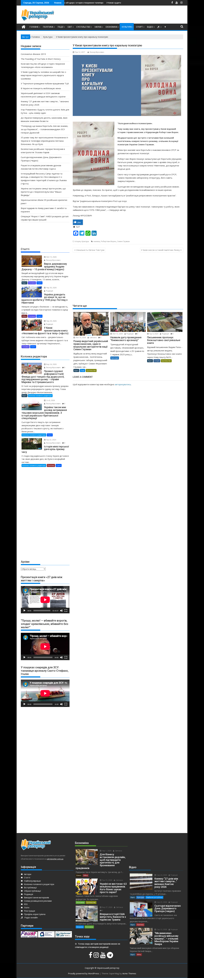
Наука (98, 27)
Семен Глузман (123, 241)
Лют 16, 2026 (80, 337)
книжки (97, 241)
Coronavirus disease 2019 (33, 54)
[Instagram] (97, 956)
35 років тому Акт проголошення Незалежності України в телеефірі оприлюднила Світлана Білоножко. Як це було (44, 141)
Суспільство (83, 27)
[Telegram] (110, 956)
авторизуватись (123, 384)
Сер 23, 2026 (161, 902)
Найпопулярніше (32, 880)
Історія (77, 241)
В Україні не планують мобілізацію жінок (41, 88)
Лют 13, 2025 (117, 334)
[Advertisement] (132, 15)
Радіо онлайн (30, 917)
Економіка (111, 27)
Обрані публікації (32, 890)
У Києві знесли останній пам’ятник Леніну (160, 250)
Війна (24, 316)
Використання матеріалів (36, 897)
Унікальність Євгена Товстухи (90, 250)
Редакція (130, 334)
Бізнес (78, 875)
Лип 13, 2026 (51, 257)
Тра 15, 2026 (107, 880)
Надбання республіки (154, 897)
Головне (34, 27)
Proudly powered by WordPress (83, 973)
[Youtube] (103, 956)
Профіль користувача (34, 914)
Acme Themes (129, 973)
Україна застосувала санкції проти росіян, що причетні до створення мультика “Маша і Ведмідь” (43, 191)
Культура (127, 27)
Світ (70, 27)
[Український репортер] (23, 26)
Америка (79, 927)
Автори (27, 874)
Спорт (139, 27)
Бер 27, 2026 (107, 907)
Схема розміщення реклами (37, 900)
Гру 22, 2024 (51, 440)
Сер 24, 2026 (161, 875)
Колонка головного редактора (40, 396)
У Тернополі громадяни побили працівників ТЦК (45, 83)
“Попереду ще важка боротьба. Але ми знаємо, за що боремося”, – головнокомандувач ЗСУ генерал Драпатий (44, 129)
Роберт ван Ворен (108, 241)
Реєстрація (29, 910)
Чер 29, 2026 (51, 321)
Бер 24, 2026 (51, 364)
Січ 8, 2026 (50, 400)
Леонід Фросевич (97, 52)
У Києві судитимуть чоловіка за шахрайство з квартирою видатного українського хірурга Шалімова (98, 2)
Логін (26, 907)
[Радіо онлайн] (158, 27)
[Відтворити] (24, 610)
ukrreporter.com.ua (55, 859)
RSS (25, 904)
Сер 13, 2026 (161, 929)
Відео (150, 27)
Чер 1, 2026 (106, 851)
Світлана (93, 337)
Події (60, 27)
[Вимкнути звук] (61, 610)
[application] (45, 599)
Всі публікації (30, 887)
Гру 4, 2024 (153, 334)
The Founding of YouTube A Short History (41, 58)
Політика (48, 27)
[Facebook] (91, 956)
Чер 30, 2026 (51, 287)
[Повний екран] (66, 610)
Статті (39, 283)
